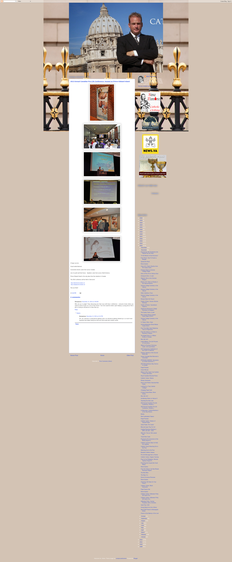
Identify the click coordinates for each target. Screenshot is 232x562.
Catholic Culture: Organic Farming (150, 457)
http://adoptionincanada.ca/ (77, 284)
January (143, 537)
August (143, 520)
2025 (141, 218)
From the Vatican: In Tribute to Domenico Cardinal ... (149, 332)
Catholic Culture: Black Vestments (147, 486)
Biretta (142, 414)
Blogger (136, 558)
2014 (141, 243)
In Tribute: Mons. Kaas (147, 322)
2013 (141, 245)
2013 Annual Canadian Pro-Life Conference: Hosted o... (149, 403)
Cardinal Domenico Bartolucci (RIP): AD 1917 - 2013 (148, 430)
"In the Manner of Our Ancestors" (149, 255)
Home (102, 355)
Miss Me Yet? (144, 339)
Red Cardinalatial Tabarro (147, 416)
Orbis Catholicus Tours (147, 293)
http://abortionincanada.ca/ (77, 283)
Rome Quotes (144, 264)
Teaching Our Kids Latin (147, 400)
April (142, 530)
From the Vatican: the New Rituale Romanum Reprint (150, 469)
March (143, 532)
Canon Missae (144, 370)
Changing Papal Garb (146, 390)
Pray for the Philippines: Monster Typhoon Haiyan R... (149, 460)
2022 (141, 225)
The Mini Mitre (144, 472)
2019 (141, 232)
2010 (141, 544)
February (143, 534)
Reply (76, 309)
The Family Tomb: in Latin (148, 312)
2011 (141, 542)
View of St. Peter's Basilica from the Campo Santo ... (149, 267)
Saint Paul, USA (145, 505)
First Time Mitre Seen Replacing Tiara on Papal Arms (149, 328)
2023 (141, 222)
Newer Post (74, 355)
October (143, 516)
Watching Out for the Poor (148, 450)
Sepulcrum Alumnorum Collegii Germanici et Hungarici (149, 309)
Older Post (130, 355)
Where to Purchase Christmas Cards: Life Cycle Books (149, 346)
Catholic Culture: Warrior (147, 378)
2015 (141, 241)
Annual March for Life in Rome (149, 507)
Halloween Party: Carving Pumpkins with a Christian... (149, 502)
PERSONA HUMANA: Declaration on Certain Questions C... (150, 360)
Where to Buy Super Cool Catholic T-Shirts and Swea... (150, 372)
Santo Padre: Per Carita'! (147, 424)
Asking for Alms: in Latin (147, 276)
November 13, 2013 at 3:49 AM (90, 301)
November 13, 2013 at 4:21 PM (95, 316)
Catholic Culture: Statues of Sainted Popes (148, 421)
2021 (141, 227)
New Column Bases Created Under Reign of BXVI (148, 315)
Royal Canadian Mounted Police (149, 375)
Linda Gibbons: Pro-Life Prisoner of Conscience (149, 342)
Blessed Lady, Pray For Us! (148, 427)
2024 (141, 220)
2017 (141, 236)
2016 (141, 238)
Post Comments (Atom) (105, 361)
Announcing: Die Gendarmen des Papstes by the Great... (149, 252)
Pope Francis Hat (145, 489)
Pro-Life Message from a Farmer (149, 454)
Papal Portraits (145, 367)
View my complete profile (144, 86)
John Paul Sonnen (151, 76)
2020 (141, 229)
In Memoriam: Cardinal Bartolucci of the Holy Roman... (149, 411)
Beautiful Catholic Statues (148, 452)
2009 (141, 546)
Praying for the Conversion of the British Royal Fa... (149, 439)
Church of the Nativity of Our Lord (150, 513)
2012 (141, 539)
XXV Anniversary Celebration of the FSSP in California (149, 349)
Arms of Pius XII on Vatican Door (149, 273)
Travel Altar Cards (145, 436)
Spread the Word (145, 261)
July (142, 523)
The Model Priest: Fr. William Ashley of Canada (148, 336)
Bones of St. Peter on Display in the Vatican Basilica (149, 282)
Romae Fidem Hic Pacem (147, 299)
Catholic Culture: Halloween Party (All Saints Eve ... (149, 494)
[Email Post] (80, 293)
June (142, 525)
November (144, 250)
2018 (141, 234)
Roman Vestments (146, 380)
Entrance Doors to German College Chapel (148, 270)
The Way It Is (144, 475)
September (144, 518)
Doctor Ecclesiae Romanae (148, 477)
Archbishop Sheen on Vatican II (149, 398)
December (144, 247)
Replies (78, 313)
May (142, 527)
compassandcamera (121, 558)
